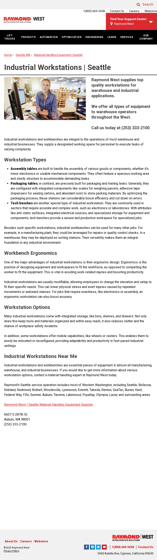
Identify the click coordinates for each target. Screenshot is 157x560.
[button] (141, 4)
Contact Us (117, 11)
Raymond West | (16, 405)
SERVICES (126, 37)
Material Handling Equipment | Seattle (58, 55)
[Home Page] (24, 19)
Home (8, 55)
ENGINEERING (94, 37)
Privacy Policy (11, 551)
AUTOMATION (49, 37)
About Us (11, 541)
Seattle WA (23, 55)
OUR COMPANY (146, 37)
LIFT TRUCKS (9, 37)
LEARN (112, 37)
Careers (134, 11)
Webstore (151, 11)
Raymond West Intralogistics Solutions (86, 546)
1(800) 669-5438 (123, 547)
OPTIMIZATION (71, 37)
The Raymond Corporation (104, 546)
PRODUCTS (28, 37)
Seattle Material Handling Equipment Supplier (60, 405)
